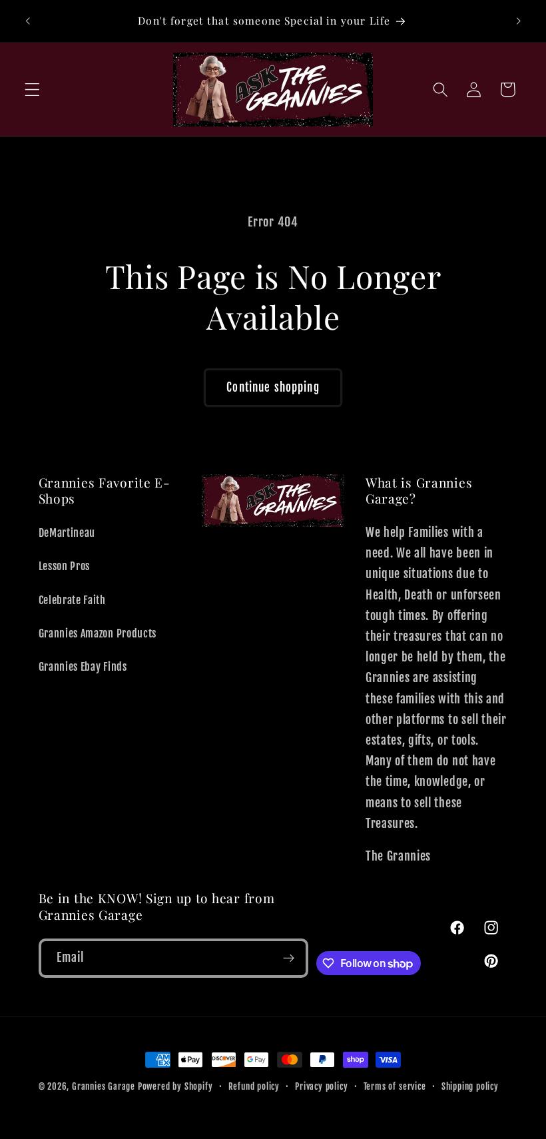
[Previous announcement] (28, 21)
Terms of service (395, 1086)
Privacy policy (321, 1086)
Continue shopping (273, 387)
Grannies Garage (103, 1086)
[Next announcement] (518, 21)
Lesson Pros (65, 566)
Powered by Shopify (175, 1086)
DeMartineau (67, 533)
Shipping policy (470, 1086)
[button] (32, 90)
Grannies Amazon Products (98, 633)
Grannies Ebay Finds (83, 666)
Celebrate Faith (72, 600)
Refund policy (254, 1086)
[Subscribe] (289, 958)
